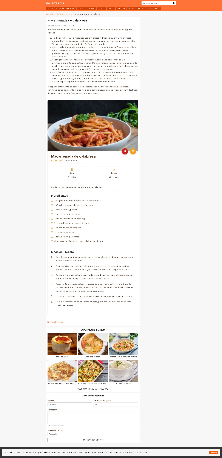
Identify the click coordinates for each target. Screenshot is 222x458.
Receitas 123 (52, 14)
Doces (111, 9)
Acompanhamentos (65, 9)
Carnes (101, 9)
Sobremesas (153, 9)
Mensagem (52, 410)
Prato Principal (136, 9)
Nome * (51, 401)
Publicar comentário (93, 440)
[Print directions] (133, 151)
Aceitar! (214, 452)
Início (50, 9)
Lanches (121, 9)
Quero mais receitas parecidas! (92, 389)
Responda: (55, 430)
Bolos (92, 9)
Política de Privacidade (139, 452)
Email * (102, 401)
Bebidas (82, 9)
